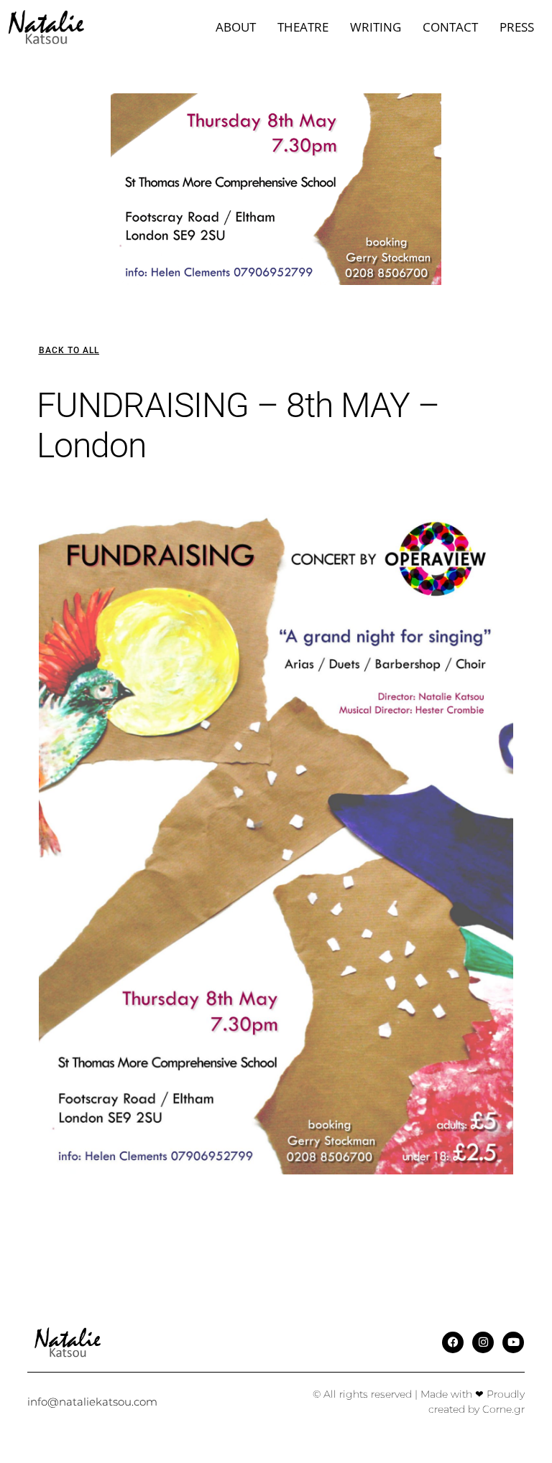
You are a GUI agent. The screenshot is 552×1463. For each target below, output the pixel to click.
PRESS (517, 27)
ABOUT (236, 27)
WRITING (375, 27)
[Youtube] (513, 1342)
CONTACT (450, 27)
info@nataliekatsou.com (92, 1401)
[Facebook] (453, 1342)
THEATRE (302, 27)
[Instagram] (483, 1342)
